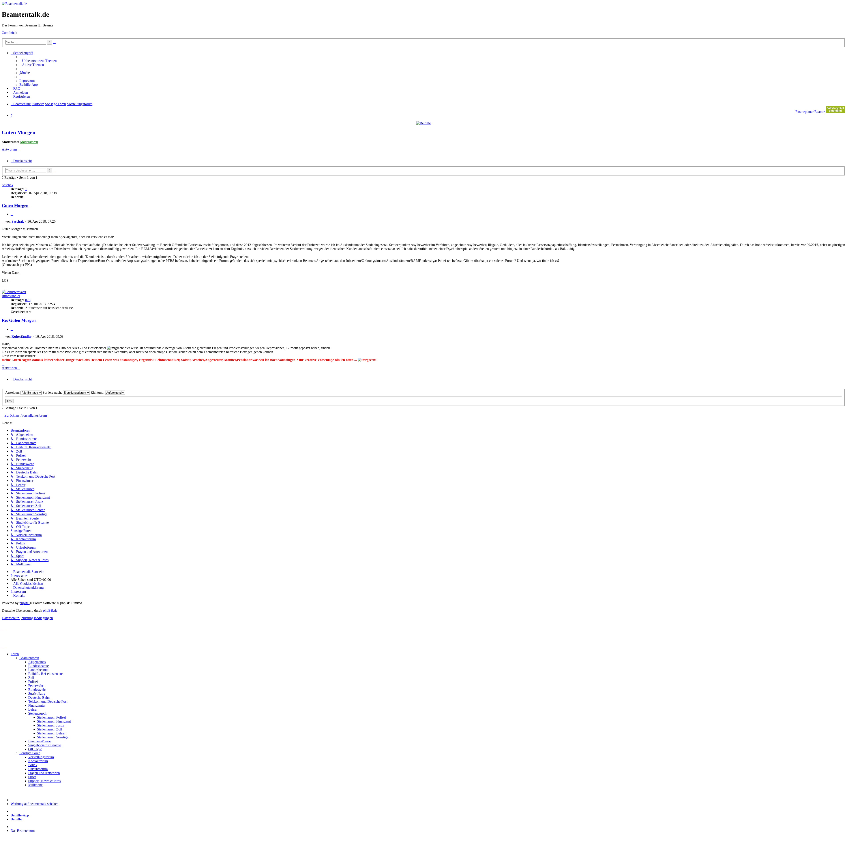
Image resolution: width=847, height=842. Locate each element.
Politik (32, 765)
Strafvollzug (36, 693)
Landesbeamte (38, 670)
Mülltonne (35, 785)
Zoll (31, 678)
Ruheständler (11, 296)
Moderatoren (29, 142)
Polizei (33, 682)
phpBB (24, 603)
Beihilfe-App (20, 815)
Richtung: (98, 392)
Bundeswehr (37, 689)
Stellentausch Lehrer (51, 733)
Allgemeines (37, 662)
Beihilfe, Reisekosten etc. (46, 674)
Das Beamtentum (23, 831)
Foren (15, 654)
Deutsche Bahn (39, 697)
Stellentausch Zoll (49, 729)
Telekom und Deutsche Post (47, 701)
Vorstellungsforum (41, 757)
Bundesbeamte (38, 666)
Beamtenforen (29, 658)
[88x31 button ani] (835, 112)
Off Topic (35, 749)
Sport (32, 777)
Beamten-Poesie (39, 741)
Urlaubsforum (38, 769)
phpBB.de (50, 610)
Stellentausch (37, 713)
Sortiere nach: (53, 392)
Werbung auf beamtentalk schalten (34, 804)
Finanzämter (36, 705)
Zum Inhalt (9, 33)
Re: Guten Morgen (19, 320)
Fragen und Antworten (44, 773)
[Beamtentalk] (14, 4)
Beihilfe (16, 819)
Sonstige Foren (29, 753)
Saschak (7, 185)
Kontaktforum (38, 761)
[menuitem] (38, 61)
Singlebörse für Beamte (44, 745)
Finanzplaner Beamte (810, 112)
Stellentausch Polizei (51, 717)
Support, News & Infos (44, 781)
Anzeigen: (13, 392)
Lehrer (32, 709)
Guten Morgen (18, 132)
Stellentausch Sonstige (52, 737)
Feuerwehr (35, 685)
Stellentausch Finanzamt (54, 721)
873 (27, 300)
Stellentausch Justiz (50, 725)
